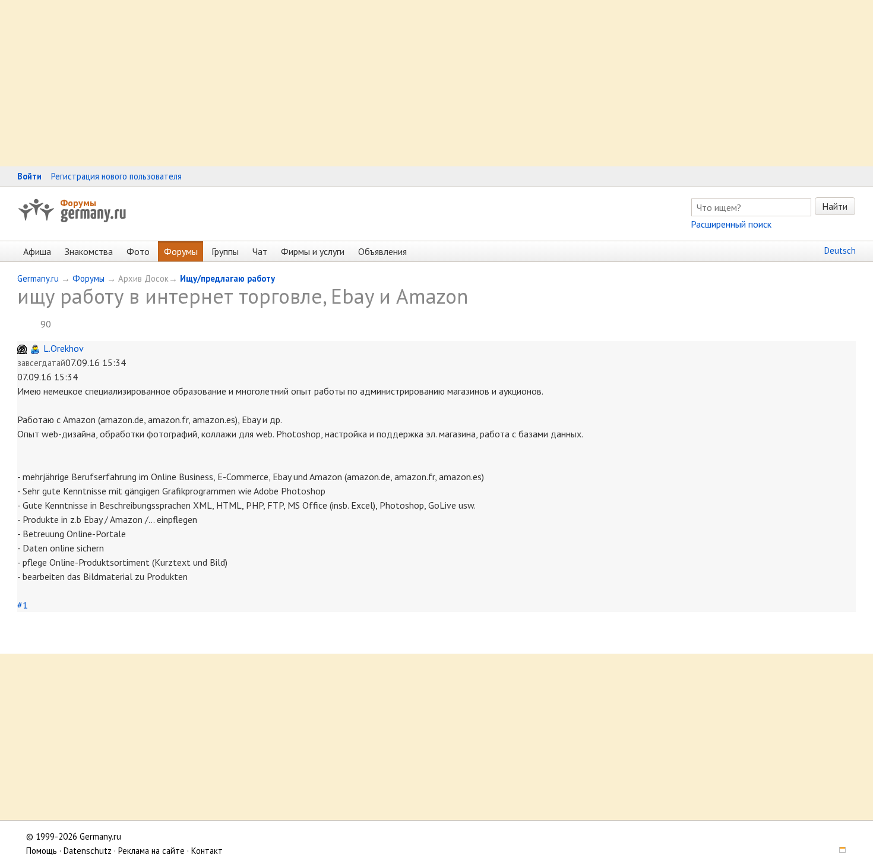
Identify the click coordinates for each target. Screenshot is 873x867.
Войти (29, 176)
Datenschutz (88, 850)
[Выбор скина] (838, 850)
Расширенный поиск (731, 224)
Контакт (207, 850)
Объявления (382, 251)
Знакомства (89, 251)
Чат (259, 251)
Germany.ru (38, 278)
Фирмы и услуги (312, 251)
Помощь (41, 850)
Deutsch (840, 250)
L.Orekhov (63, 348)
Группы (225, 251)
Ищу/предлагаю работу (227, 278)
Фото (138, 251)
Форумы (78, 203)
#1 (22, 605)
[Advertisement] (356, 83)
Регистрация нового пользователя (116, 176)
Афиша (37, 251)
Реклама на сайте (151, 850)
